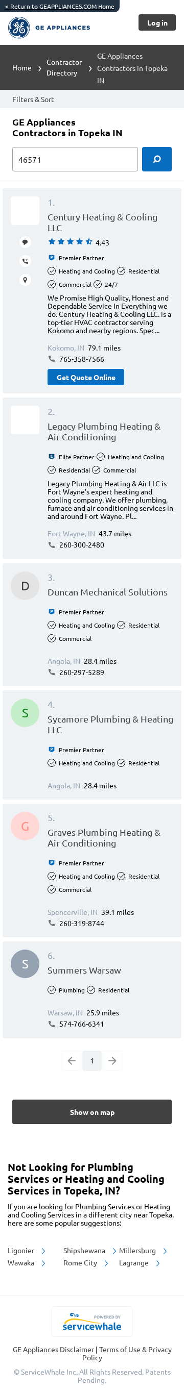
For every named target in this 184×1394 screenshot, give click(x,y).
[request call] (25, 261)
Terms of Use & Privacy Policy (127, 1353)
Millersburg (138, 1250)
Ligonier (22, 1250)
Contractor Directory (64, 67)
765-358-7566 (81, 358)
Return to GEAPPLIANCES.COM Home (59, 6)
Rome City (81, 1262)
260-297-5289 (81, 672)
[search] (157, 159)
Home (22, 67)
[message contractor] (25, 242)
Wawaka (22, 1262)
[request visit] (25, 280)
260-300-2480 (81, 544)
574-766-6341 (81, 1023)
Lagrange (134, 1262)
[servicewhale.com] (92, 1321)
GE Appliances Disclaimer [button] (54, 1349)
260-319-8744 (81, 923)
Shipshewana (85, 1250)
